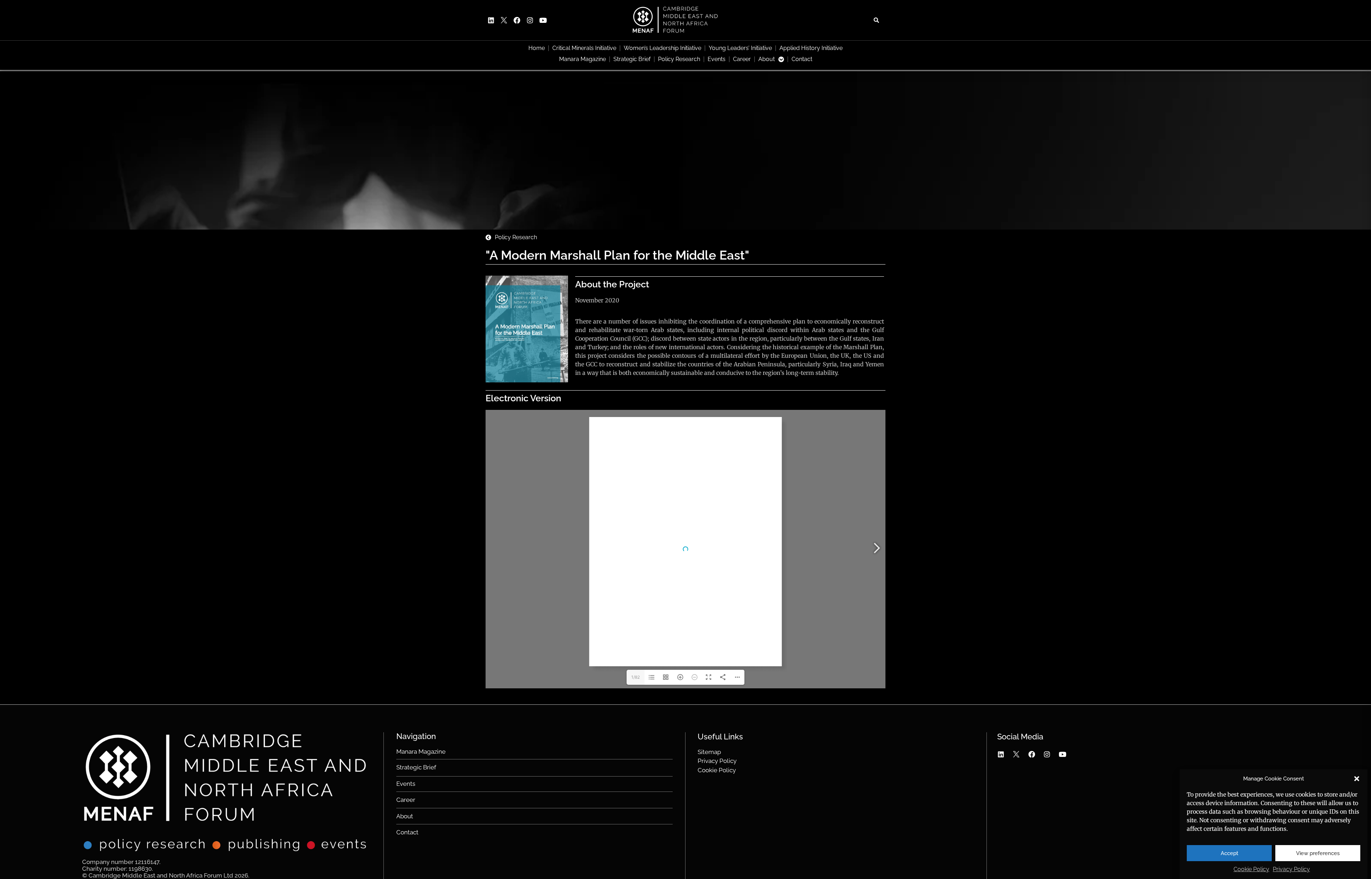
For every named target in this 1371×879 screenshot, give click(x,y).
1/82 (635, 677)
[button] (1356, 778)
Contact (802, 59)
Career (742, 59)
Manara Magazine (582, 59)
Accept (1229, 853)
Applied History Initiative (811, 48)
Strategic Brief (632, 59)
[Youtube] (543, 20)
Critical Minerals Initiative (584, 48)
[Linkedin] (491, 20)
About (766, 59)
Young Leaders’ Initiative (740, 48)
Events (716, 59)
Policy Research (679, 59)
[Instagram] (529, 20)
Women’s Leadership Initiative (662, 48)
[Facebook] (517, 20)
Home (536, 48)
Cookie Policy (1251, 869)
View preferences (1318, 853)
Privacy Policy (1291, 869)
